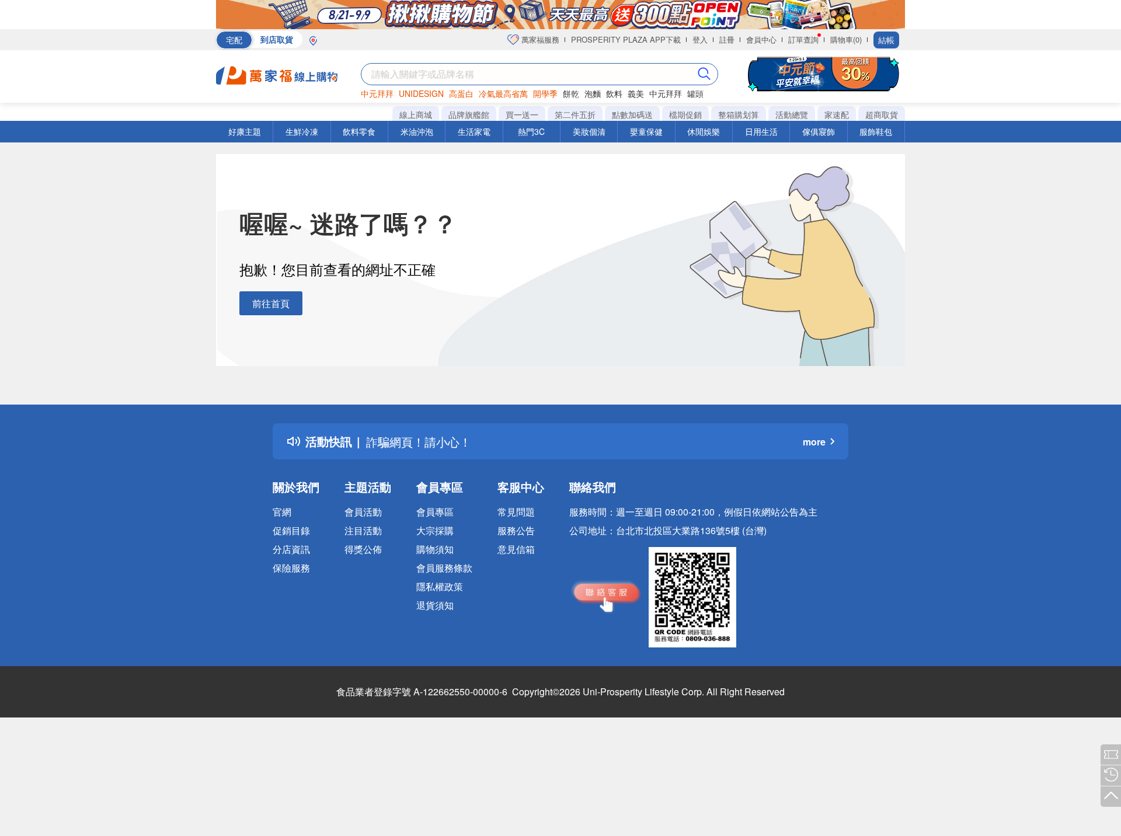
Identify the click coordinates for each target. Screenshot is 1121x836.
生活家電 (474, 131)
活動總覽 (791, 114)
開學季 (545, 93)
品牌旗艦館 (468, 114)
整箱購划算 (738, 114)
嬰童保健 (646, 131)
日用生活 (761, 131)
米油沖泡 (417, 131)
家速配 (836, 114)
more (814, 441)
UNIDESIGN (421, 93)
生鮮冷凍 (302, 131)
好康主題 (244, 131)
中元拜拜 (377, 93)
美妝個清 (589, 131)
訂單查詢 (803, 39)
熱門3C (531, 131)
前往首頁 (271, 303)
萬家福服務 (539, 39)
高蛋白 (461, 93)
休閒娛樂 (703, 131)
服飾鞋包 (875, 131)
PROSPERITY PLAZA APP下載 (626, 39)
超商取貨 (881, 114)
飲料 (614, 93)
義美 (636, 93)
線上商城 (415, 114)
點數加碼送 (632, 114)
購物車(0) (846, 39)
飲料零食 (359, 131)
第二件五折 (575, 114)
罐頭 (695, 93)
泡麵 (592, 93)
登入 (700, 39)
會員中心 (761, 39)
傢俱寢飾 (818, 131)
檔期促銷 (685, 114)
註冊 (726, 39)
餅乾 (571, 93)
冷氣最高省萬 (503, 93)
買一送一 (522, 114)
